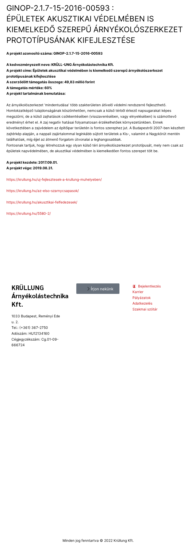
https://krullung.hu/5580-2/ (28, 213)
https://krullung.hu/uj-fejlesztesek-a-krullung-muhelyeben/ (54, 179)
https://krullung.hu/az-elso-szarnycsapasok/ (42, 191)
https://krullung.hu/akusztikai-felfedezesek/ (41, 202)
